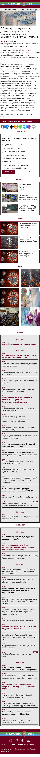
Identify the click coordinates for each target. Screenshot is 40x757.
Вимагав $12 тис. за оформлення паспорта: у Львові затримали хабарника (20, 557)
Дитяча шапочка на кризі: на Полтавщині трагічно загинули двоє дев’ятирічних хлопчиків (18, 547)
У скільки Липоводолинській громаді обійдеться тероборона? (18, 445)
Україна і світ (20, 525)
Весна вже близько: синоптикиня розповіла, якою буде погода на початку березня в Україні (20, 601)
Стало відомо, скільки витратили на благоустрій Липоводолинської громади (20, 453)
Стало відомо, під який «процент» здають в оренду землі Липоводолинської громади (17, 399)
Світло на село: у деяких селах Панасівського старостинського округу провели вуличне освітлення (17, 419)
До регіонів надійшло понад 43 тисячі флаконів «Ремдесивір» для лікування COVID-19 (20, 637)
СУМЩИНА (20, 179)
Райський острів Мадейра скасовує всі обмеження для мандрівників (17, 581)
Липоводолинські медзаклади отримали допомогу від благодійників (18, 390)
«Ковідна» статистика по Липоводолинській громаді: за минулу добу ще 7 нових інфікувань (19, 480)
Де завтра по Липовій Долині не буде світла (19, 497)
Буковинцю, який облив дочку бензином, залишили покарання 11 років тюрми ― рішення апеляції (18, 571)
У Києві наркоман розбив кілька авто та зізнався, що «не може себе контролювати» (19, 677)
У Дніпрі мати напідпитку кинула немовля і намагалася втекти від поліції (19, 668)
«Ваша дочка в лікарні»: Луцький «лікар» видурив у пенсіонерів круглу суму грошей (19, 704)
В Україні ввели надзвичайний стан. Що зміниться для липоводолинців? (20, 356)
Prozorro (25, 50)
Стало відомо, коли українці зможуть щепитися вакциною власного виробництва (18, 590)
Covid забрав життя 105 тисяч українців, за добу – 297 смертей (19, 627)
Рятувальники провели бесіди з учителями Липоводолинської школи (17, 504)
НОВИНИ (20, 332)
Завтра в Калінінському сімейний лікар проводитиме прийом (17, 462)
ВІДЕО (20, 219)
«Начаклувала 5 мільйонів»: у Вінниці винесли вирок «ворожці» (17, 696)
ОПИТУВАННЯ (20, 131)
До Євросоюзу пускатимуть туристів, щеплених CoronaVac (18, 538)
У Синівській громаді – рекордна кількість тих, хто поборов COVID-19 (17, 490)
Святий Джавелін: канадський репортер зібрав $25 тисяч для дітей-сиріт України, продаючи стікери (18, 611)
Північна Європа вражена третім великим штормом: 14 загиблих (16, 713)
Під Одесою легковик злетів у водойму (17, 620)
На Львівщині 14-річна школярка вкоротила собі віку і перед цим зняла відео (18, 686)
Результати (33, 172)
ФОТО (20, 266)
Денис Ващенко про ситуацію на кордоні (20, 344)
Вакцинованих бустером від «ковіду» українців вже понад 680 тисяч (16, 721)
